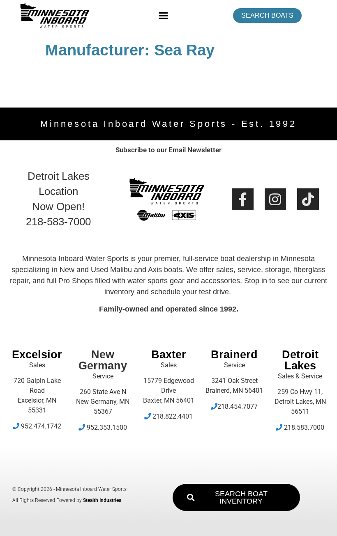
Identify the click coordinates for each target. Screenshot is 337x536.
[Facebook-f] (243, 199)
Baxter (168, 354)
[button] (163, 15)
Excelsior (37, 354)
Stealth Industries (102, 500)
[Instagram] (275, 199)
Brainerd (234, 354)
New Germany (102, 360)
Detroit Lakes (300, 360)
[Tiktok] (308, 199)
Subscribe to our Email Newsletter (168, 150)
